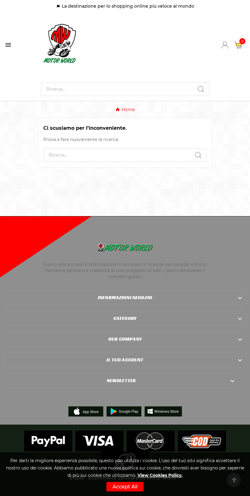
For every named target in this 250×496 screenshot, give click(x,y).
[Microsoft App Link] (163, 411)
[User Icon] (224, 45)
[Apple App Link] (85, 411)
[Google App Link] (123, 411)
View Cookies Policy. (160, 475)
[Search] (201, 89)
